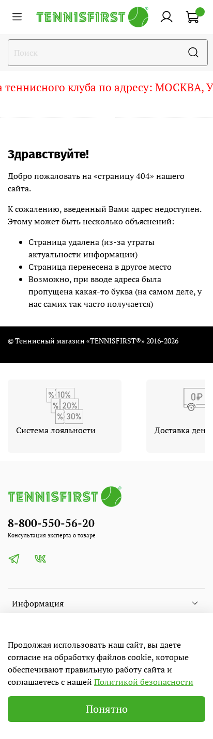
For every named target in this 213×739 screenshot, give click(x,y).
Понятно (107, 709)
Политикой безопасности (143, 681)
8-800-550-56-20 (51, 523)
